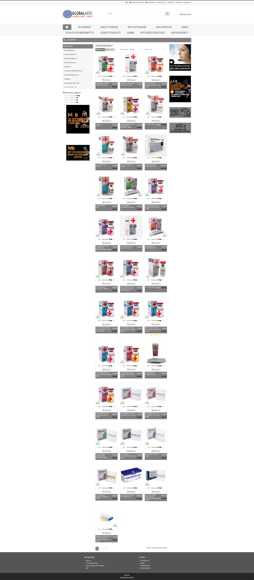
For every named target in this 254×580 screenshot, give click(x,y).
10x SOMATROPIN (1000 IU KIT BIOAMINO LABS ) (127, 496)
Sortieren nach (124, 49)
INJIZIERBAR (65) (69, 50)
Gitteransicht (101, 49)
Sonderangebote (145, 565)
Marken (143, 563)
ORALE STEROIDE (109, 27)
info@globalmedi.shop (137, 2)
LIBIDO (184, 27)
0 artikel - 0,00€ (186, 14)
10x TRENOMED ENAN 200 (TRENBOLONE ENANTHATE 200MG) (128, 374)
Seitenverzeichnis (146, 568)
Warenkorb (107, 80)
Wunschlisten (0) (162, 2)
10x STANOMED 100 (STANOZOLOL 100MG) (102, 287)
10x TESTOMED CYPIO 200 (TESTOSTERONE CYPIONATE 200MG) (128, 329)
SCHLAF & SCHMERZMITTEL (80, 32)
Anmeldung (179, 2)
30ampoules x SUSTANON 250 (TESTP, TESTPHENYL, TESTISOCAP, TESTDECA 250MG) (103, 539)
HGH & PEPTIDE (164, 27)
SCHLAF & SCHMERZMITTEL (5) (73, 71)
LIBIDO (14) (68, 67)
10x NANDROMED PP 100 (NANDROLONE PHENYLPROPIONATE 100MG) (103, 248)
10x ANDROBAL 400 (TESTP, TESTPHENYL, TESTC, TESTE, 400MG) (152, 415)
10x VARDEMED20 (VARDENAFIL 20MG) (150, 373)
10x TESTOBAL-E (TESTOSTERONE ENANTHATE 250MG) (128, 456)
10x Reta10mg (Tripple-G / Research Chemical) (127, 247)
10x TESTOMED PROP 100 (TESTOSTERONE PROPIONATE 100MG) (104, 374)
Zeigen (146, 49)
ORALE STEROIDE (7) (70, 54)
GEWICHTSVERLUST (110, 32)
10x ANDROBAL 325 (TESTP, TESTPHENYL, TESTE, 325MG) (128, 414)
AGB (87, 568)
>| (106, 548)
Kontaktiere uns (145, 560)
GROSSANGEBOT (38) (71, 87)
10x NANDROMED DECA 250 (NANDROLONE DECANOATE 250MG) (152, 207)
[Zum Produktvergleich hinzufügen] (108, 64)
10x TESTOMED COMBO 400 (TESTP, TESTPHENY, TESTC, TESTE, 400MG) (103, 329)
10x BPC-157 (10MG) (99, 125)
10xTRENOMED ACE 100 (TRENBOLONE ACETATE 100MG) (102, 415)
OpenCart (127, 575)
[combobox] (135, 14)
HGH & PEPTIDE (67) (70, 62)
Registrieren (187, 2)
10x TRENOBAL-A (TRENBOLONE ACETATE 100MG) (102, 496)
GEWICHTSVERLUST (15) (71, 75)
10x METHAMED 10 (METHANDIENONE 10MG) (127, 206)
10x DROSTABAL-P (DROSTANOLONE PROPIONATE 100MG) (101, 456)
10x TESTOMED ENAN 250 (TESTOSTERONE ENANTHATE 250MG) (153, 329)
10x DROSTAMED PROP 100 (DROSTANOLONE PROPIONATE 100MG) (127, 125)
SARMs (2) (68, 79)
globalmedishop (151, 2)
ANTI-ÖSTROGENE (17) (71, 58)
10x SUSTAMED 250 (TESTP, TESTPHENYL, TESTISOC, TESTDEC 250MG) (128, 288)
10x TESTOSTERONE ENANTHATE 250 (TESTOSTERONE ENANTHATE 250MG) (153, 497)
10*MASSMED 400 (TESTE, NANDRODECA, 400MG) (102, 84)
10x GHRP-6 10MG (149, 124)
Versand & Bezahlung (92, 563)
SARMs (130, 32)
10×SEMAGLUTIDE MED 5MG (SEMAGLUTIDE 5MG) (128, 84)
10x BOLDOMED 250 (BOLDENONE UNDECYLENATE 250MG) (153, 85)
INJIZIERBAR (84, 27)
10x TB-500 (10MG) (150, 287)
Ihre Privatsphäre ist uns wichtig (95, 565)
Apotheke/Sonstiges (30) (72, 83)
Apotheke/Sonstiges (152, 32)
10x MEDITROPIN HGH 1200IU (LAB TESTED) (151, 165)
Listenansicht (110, 49)
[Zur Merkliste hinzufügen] (104, 64)
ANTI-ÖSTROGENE (137, 27)
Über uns (88, 560)
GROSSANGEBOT (179, 32)
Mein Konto (171, 2)
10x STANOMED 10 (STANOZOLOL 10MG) (150, 247)
